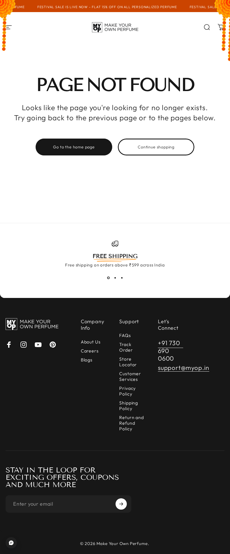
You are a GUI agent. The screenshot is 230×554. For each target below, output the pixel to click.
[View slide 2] (115, 277)
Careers (90, 351)
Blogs (87, 360)
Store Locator (128, 361)
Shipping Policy (128, 405)
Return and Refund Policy (131, 423)
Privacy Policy (127, 391)
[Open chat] (11, 542)
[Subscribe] (121, 504)
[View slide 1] (108, 277)
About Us (90, 342)
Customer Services (130, 376)
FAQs (125, 335)
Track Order (126, 347)
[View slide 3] (121, 277)
